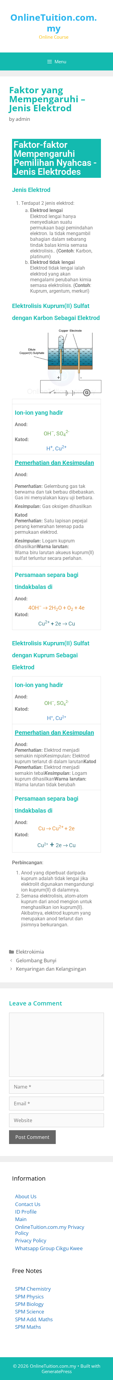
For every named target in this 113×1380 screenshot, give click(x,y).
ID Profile (26, 1211)
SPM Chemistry (33, 1288)
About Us (25, 1196)
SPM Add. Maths (34, 1319)
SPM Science (29, 1311)
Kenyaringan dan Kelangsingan (51, 969)
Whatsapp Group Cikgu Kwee (49, 1248)
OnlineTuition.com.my (53, 22)
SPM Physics (29, 1296)
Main (21, 1219)
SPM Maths (28, 1326)
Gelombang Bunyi (36, 960)
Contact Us (27, 1204)
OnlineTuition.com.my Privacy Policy (49, 1229)
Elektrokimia (30, 951)
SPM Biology (29, 1304)
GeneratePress (57, 1371)
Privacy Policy (30, 1240)
